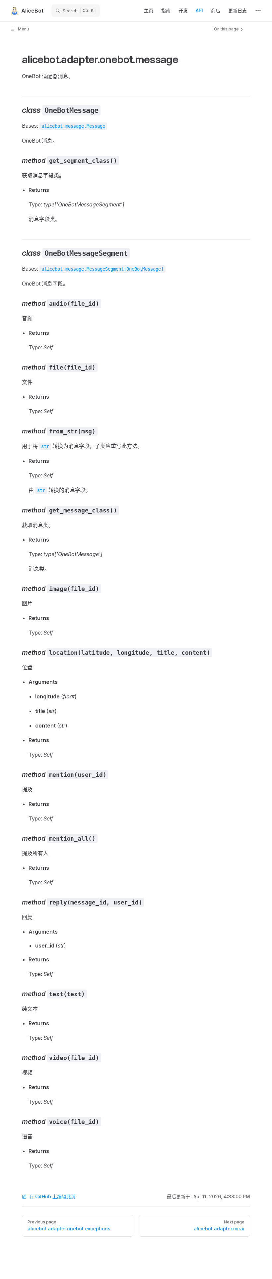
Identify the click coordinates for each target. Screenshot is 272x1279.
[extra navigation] (258, 10)
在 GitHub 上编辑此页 (52, 1196)
